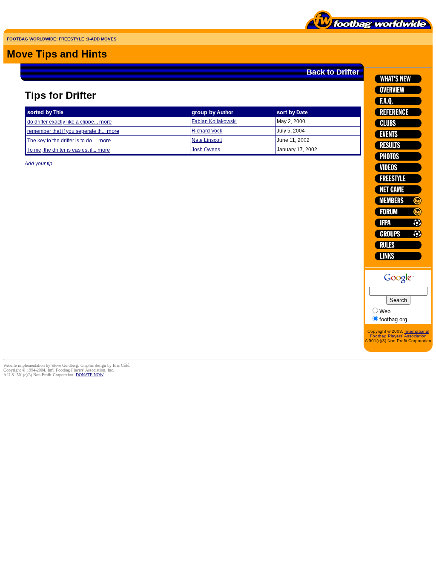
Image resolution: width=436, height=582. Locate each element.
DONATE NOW (89, 374)
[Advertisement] (53, 16)
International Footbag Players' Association (399, 333)
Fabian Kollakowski (214, 121)
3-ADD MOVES (102, 39)
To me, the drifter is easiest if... (68, 150)
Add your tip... (40, 164)
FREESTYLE (71, 39)
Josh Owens (206, 150)
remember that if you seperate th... (73, 131)
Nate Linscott (207, 140)
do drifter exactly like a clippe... (69, 122)
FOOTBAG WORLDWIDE (31, 39)
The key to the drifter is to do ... (69, 141)
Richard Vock (207, 131)
